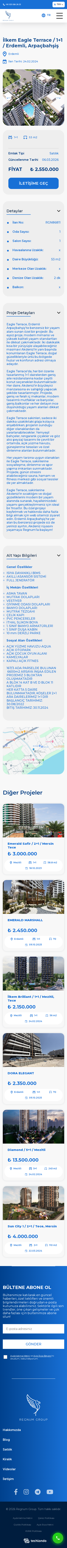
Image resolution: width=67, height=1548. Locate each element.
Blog (6, 1439)
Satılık (7, 1449)
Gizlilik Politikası (22, 1524)
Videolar (9, 1469)
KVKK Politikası (33, 1531)
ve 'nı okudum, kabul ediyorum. (32, 1357)
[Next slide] (58, 97)
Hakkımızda (12, 1430)
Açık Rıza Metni (45, 1524)
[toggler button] (59, 15)
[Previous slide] (8, 97)
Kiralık (7, 1459)
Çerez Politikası (46, 1518)
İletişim (8, 1479)
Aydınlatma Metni (22, 1518)
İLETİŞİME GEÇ (33, 183)
